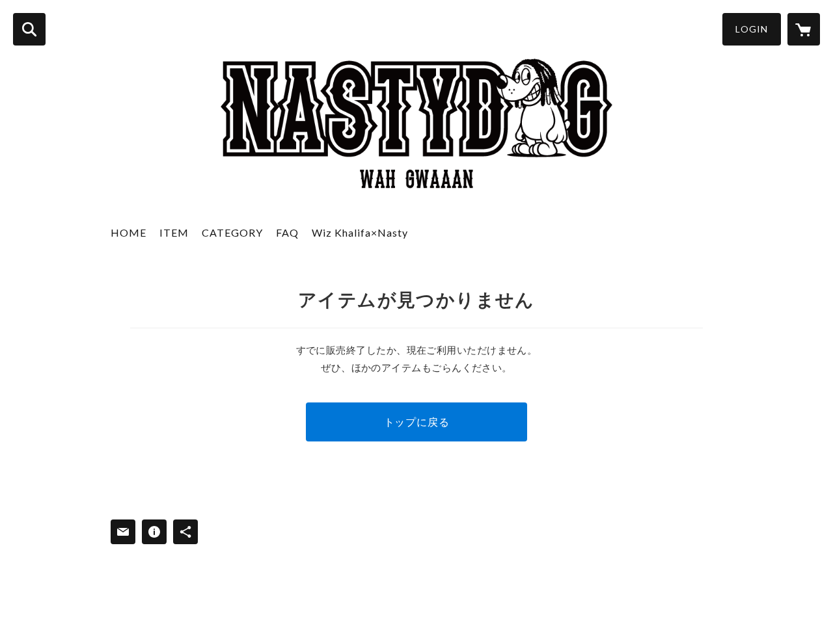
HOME (128, 232)
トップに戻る (417, 421)
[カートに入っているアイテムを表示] (803, 29)
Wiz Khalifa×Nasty (360, 232)
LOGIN (751, 28)
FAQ (287, 232)
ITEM (174, 232)
